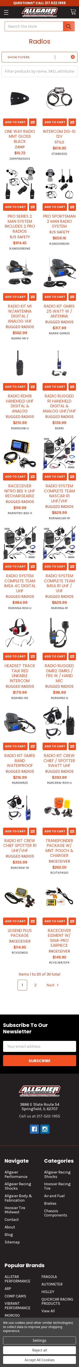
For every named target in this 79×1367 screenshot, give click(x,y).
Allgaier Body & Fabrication (18, 1198)
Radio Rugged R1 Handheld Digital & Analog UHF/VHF (59, 403)
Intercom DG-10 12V (59, 134)
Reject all (39, 1350)
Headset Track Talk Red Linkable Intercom (20, 673)
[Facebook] (34, 1129)
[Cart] (73, 12)
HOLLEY (47, 1291)
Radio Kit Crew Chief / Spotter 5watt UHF (59, 760)
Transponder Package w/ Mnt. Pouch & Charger (59, 848)
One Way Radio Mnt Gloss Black (20, 136)
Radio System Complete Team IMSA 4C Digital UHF (20, 583)
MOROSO (12, 1315)
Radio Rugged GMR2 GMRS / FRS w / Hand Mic (59, 673)
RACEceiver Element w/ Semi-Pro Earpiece (59, 938)
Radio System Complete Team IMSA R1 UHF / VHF (59, 583)
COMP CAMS (15, 1296)
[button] (72, 57)
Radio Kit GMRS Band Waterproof (19, 760)
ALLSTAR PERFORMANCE (18, 1279)
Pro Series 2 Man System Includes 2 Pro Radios (20, 223)
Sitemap (12, 1242)
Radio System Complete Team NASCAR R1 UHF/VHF (59, 493)
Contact (12, 1219)
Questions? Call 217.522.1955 (39, 3)
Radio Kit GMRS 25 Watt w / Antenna (59, 311)
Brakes (50, 1203)
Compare (32, 122)
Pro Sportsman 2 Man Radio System (59, 221)
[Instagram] (44, 1129)
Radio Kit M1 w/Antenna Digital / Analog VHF (20, 313)
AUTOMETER (52, 1284)
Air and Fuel (54, 1195)
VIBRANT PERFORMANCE (18, 1305)
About (10, 1227)
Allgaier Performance (16, 1174)
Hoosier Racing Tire (57, 1186)
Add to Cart (15, 122)
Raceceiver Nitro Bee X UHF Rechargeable (19, 491)
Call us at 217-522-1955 (39, 1116)
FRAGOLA (49, 1276)
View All (48, 1311)
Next (51, 985)
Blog (9, 1234)
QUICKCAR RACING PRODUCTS (57, 1301)
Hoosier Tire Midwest (15, 1210)
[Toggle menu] (6, 12)
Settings (39, 1340)
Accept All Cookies (40, 1359)
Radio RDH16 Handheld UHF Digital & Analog (20, 403)
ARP (8, 1288)
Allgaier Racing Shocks (18, 1186)
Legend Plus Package (20, 933)
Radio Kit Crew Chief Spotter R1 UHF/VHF (19, 845)
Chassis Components (55, 1213)
